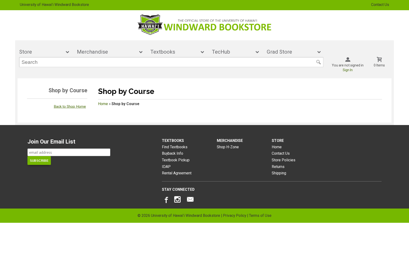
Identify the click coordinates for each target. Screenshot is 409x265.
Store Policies (283, 160)
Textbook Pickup (176, 160)
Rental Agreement (176, 173)
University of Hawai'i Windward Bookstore (54, 4)
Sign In (348, 70)
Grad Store (291, 52)
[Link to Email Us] (190, 200)
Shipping (279, 173)
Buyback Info (172, 153)
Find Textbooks (174, 147)
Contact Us (380, 4)
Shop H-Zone (228, 147)
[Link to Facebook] (165, 200)
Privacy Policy (234, 215)
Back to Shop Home (70, 106)
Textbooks (174, 52)
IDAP (166, 166)
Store (41, 52)
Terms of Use (260, 215)
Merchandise (106, 52)
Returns (278, 166)
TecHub (232, 52)
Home (103, 104)
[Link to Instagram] (178, 200)
